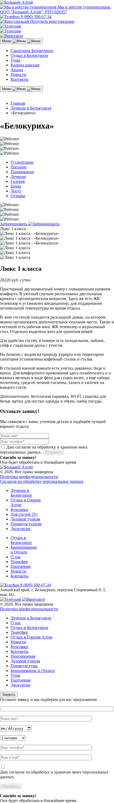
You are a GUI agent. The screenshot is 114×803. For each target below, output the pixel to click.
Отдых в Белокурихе (29, 55)
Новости (18, 74)
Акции (17, 69)
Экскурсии (20, 528)
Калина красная (25, 65)
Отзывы (18, 195)
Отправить (53, 452)
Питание (19, 167)
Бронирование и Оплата (24, 549)
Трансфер (19, 561)
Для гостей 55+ (24, 514)
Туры (15, 60)
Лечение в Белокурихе (31, 108)
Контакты (19, 79)
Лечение (18, 176)
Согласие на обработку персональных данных (42, 481)
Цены (16, 186)
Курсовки (19, 509)
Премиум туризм (26, 524)
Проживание (22, 172)
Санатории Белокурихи (32, 50)
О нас (16, 557)
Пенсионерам (23, 656)
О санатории (22, 162)
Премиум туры (24, 665)
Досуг (16, 191)
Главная (18, 103)
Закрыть (8, 694)
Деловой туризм (25, 519)
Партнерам (20, 566)
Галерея (18, 181)
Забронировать (14, 224)
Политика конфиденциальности (29, 476)
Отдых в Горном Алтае (31, 637)
